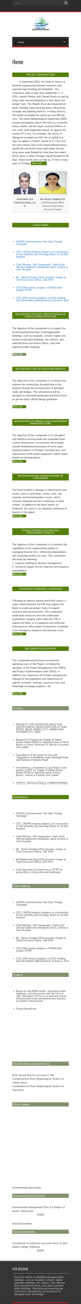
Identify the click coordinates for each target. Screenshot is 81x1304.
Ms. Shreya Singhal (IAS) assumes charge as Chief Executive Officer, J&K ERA (41, 278)
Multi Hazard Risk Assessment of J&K (33, 1075)
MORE (40, 1214)
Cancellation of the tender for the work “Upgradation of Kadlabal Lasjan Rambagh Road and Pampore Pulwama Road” (42, 757)
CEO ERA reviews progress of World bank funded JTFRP (39, 289)
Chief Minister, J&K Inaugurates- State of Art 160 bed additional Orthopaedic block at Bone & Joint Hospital (42, 267)
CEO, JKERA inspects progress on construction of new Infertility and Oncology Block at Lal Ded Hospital (42, 254)
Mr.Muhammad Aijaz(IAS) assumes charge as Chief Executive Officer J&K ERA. (41, 860)
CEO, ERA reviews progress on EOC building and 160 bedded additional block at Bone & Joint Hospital (42, 300)
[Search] (66, 3)
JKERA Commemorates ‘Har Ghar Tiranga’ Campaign (39, 242)
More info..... (39, 163)
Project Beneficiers (26, 1008)
